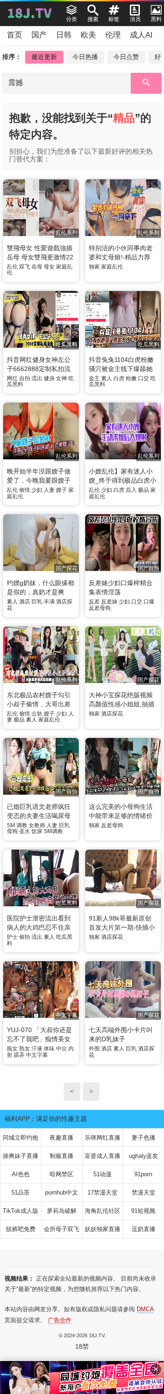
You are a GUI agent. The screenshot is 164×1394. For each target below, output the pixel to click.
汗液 (36, 1048)
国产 (39, 35)
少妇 (36, 490)
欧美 (88, 35)
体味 (49, 1048)
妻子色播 (143, 1137)
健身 (49, 378)
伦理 (113, 35)
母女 (49, 267)
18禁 (82, 1346)
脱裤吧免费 (21, 1229)
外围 (94, 1048)
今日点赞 (126, 56)
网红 (12, 378)
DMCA (145, 1309)
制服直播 (61, 1155)
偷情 (24, 490)
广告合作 (60, 1320)
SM (11, 825)
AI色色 (21, 1174)
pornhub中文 (61, 1192)
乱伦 (12, 267)
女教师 (37, 825)
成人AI (141, 35)
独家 (94, 267)
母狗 (12, 831)
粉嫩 (131, 378)
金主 (94, 378)
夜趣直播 (61, 1137)
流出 (36, 378)
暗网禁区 (61, 1174)
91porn (143, 1174)
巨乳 (36, 601)
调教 (21, 825)
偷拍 (24, 937)
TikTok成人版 (20, 1210)
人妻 (49, 490)
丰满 (49, 601)
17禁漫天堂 (102, 1192)
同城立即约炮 (20, 1137)
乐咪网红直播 (102, 1137)
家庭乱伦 (112, 267)
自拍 (24, 378)
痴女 (12, 1048)
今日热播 (85, 56)
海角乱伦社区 (102, 1210)
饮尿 (36, 831)
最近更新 (44, 56)
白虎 (118, 378)
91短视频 (143, 1210)
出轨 (36, 713)
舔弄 (19, 1055)
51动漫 (102, 1174)
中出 (61, 1048)
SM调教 (53, 831)
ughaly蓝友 (143, 1155)
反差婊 (109, 601)
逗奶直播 (143, 1229)
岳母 (36, 267)
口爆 (149, 601)
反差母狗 (100, 608)
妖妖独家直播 (102, 1229)
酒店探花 (112, 713)
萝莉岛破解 (62, 1210)
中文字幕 (37, 1055)
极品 (143, 490)
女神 (61, 378)
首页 (14, 35)
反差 (94, 601)
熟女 (24, 1048)
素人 (106, 378)
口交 (143, 378)
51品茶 (20, 1192)
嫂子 (61, 490)
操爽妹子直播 (20, 1155)
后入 (131, 490)
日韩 (64, 35)
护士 (12, 937)
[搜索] (146, 83)
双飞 (24, 267)
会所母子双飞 (61, 1229)
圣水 (24, 831)
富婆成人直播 (102, 1155)
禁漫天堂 (143, 1192)
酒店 (24, 601)
